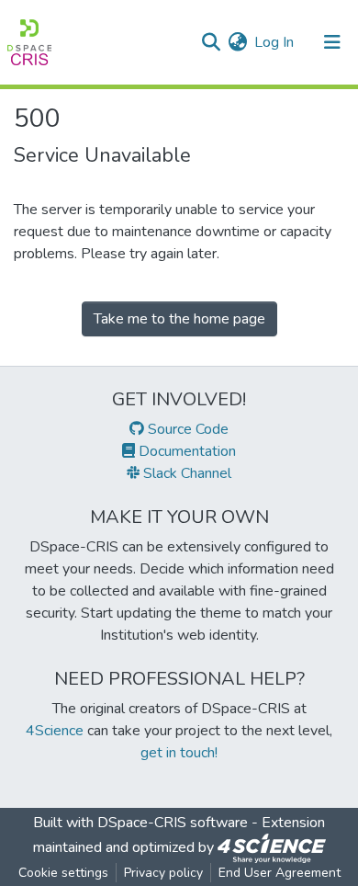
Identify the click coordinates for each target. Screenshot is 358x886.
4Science (55, 731)
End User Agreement (279, 872)
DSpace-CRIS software (172, 822)
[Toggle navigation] (332, 42)
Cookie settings (63, 872)
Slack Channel (185, 473)
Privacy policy (163, 872)
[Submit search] (210, 42)
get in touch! (179, 753)
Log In (275, 42)
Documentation (185, 451)
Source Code (186, 429)
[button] (237, 42)
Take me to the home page (179, 319)
